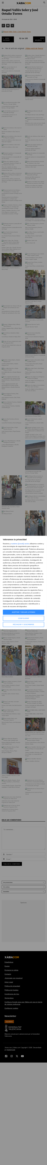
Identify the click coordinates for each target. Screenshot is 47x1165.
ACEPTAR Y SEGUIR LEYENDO (23, 612)
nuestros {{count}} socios (20, 544)
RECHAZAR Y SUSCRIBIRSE (23, 624)
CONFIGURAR (23, 618)
